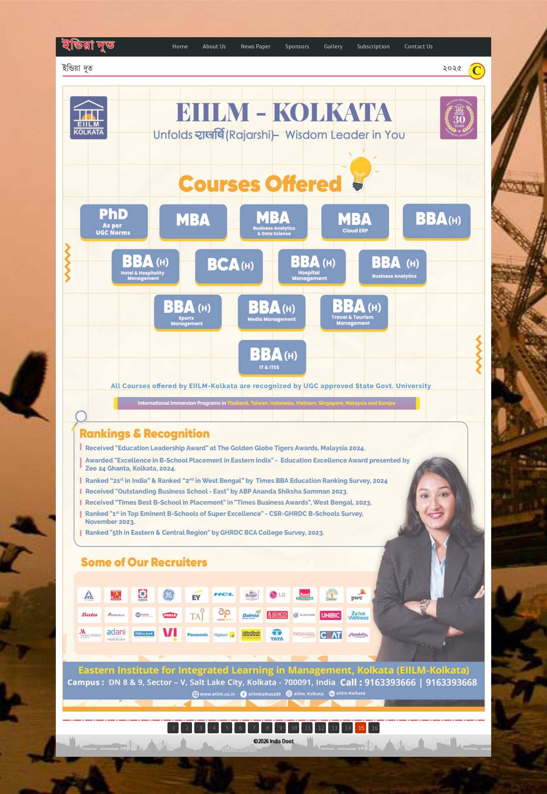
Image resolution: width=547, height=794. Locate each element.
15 (361, 727)
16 (375, 727)
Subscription (373, 46)
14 (348, 727)
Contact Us (418, 46)
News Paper (256, 46)
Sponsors (297, 46)
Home (180, 46)
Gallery (333, 46)
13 (335, 727)
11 (308, 727)
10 (294, 727)
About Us (214, 46)
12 (321, 727)
